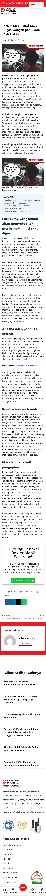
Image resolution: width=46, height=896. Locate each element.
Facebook (8, 858)
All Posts (26, 643)
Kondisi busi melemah (14, 209)
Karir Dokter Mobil (12, 845)
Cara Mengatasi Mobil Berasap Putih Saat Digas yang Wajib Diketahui (20, 699)
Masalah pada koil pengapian (17, 211)
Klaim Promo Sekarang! (23, 580)
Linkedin (7, 849)
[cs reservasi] (37, 878)
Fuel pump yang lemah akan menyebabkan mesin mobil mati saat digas (23, 201)
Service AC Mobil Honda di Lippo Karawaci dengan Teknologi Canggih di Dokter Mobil (21, 732)
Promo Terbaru (10, 877)
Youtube (7, 854)
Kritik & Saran (10, 872)
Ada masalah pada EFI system (17, 206)
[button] (7, 602)
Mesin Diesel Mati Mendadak (26, 365)
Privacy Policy (10, 882)
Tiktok (6, 863)
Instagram (8, 868)
